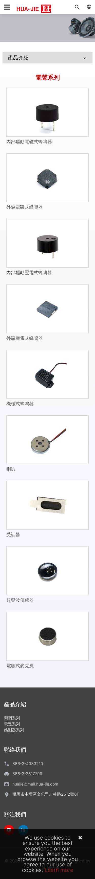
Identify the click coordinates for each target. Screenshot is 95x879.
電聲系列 (47, 77)
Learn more (59, 870)
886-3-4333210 (27, 763)
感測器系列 (14, 729)
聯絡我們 (15, 749)
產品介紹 (18, 58)
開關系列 (12, 717)
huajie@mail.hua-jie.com (35, 784)
